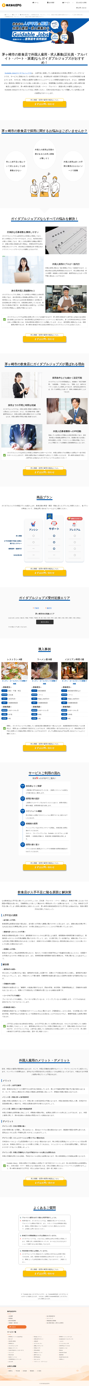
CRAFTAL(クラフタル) (64, 1345)
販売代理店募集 (12, 1320)
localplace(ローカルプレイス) (66, 1339)
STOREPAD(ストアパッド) (15, 1359)
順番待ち (11, 1370)
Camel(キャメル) (63, 1348)
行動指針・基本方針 (13, 1323)
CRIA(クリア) (37, 1348)
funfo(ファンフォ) (13, 1357)
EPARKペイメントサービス (65, 1336)
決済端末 (25, 1370)
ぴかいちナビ (37, 1359)
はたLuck (11, 1361)
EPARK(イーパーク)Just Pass (15, 1336)
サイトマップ (50, 1318)
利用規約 (11, 1318)
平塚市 (36, 608)
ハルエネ (61, 1341)
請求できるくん (37, 1354)
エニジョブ (11, 1352)
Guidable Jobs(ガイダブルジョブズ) (18, 73)
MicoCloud (11, 1354)
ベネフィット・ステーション (40, 1361)
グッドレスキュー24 (64, 1343)
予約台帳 (18, 1370)
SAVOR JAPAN (12, 1341)
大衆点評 (36, 1341)
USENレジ (61, 1359)
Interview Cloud (63, 1352)
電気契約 (32, 1370)
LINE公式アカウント (38, 1339)
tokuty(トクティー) (13, 1348)
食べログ (11, 1339)
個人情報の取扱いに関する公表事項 (55, 1323)
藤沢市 (49, 608)
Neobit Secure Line (63, 1357)
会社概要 (11, 1316)
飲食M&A (61, 1354)
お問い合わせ (12, 1327)
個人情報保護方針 (51, 1316)
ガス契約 (39, 1370)
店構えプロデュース (38, 1345)
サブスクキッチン (38, 1343)
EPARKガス (11, 1343)
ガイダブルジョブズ (13, 1345)
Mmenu (61, 1350)
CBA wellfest (37, 1350)
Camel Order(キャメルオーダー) (16, 1350)
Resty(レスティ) (37, 1336)
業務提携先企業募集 (51, 1320)
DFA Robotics (37, 1357)
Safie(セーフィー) (38, 1352)
